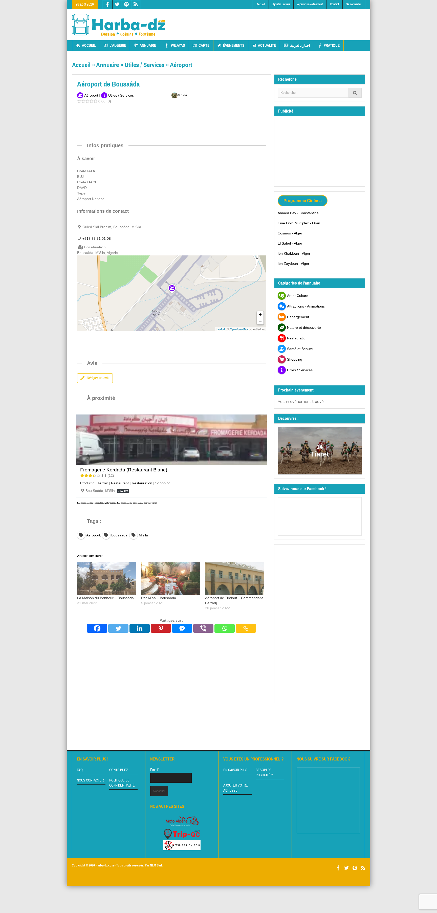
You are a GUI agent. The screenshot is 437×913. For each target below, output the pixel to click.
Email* (154, 770)
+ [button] (260, 314)
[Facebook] (97, 628)
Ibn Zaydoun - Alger (293, 264)
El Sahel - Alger (290, 243)
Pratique (332, 45)
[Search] (355, 93)
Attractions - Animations (306, 306)
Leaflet (220, 329)
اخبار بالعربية (300, 45)
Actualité (267, 45)
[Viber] (203, 628)
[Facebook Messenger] (182, 628)
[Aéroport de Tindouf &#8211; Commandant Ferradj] (234, 578)
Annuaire (148, 45)
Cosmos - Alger (290, 233)
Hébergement (298, 317)
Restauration (142, 483)
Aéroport (181, 65)
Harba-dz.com (105, 865)
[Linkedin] (139, 628)
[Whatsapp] (224, 628)
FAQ (80, 770)
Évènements (233, 45)
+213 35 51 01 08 (96, 238)
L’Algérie (118, 45)
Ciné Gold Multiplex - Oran (299, 223)
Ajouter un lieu (281, 4)
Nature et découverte (304, 327)
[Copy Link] (246, 628)
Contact (334, 4)
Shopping (162, 483)
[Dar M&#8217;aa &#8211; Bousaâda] (170, 578)
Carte (204, 45)
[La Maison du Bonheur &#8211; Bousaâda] (106, 578)
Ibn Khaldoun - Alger (294, 253)
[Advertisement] (273, 20)
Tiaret (319, 454)
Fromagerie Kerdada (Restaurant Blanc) (123, 469)
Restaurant (120, 483)
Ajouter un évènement (310, 4)
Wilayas (178, 45)
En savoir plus (235, 770)
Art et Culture (297, 296)
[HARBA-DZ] (118, 25)
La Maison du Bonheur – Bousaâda (105, 598)
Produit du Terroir (94, 483)
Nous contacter (90, 780)
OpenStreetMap (239, 329)
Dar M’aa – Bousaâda (158, 598)
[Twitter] (118, 628)
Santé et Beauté (300, 349)
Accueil (260, 4)
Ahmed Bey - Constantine (298, 213)
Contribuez (118, 770)
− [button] (260, 321)
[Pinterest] (161, 628)
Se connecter (353, 4)
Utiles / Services (144, 65)
